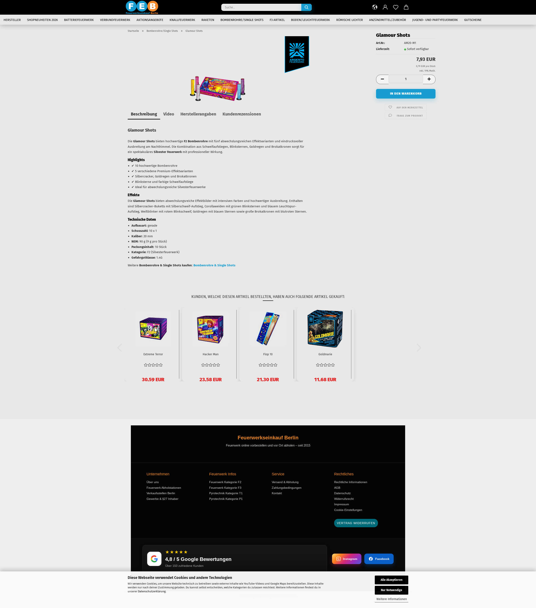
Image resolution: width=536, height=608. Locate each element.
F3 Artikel (277, 20)
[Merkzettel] (395, 7)
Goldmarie (325, 354)
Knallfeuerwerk (182, 20)
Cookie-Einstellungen (348, 510)
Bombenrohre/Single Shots (241, 20)
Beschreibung (144, 114)
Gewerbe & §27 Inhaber (162, 498)
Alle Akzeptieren (391, 580)
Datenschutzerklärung (152, 591)
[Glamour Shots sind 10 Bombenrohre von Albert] (217, 88)
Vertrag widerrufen (356, 523)
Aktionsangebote (150, 20)
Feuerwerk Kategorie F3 (225, 487)
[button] (375, 7)
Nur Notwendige (391, 590)
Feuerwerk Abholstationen (164, 487)
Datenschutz (342, 493)
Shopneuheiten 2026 (42, 20)
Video (168, 114)
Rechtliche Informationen (350, 482)
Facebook (382, 559)
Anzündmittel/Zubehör (387, 20)
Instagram (350, 559)
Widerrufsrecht (344, 498)
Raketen (207, 20)
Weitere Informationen (391, 599)
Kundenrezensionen (242, 114)
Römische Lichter (349, 20)
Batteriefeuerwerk (79, 20)
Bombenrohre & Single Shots (214, 265)
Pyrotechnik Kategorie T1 (226, 493)
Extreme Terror (153, 354)
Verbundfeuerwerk (115, 20)
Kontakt (277, 493)
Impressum (341, 504)
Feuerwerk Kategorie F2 (225, 482)
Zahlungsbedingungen (287, 487)
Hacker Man (211, 354)
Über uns (153, 482)
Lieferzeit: (382, 49)
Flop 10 (268, 354)
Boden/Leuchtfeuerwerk (310, 20)
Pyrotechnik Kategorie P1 (226, 498)
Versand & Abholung (285, 482)
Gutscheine (473, 20)
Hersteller (12, 20)
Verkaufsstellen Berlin (161, 493)
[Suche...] (306, 7)
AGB (337, 487)
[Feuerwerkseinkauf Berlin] (143, 7)
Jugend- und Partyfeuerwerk (435, 20)
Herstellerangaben (198, 114)
